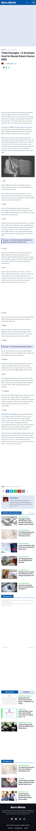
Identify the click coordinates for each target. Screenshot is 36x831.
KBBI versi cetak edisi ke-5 (17, 127)
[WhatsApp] (9, 67)
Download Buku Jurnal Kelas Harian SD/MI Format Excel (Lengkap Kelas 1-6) (25, 713)
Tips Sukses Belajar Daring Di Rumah (20, 346)
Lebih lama (31, 647)
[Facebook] (4, 67)
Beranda (3, 49)
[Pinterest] (19, 491)
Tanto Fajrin (14, 498)
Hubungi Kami (18, 828)
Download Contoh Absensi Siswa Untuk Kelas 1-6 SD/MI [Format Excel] (26, 700)
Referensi (17, 486)
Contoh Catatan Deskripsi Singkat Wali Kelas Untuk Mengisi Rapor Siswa (26, 782)
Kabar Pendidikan (12, 49)
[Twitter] (6, 67)
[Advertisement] (18, 26)
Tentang (10, 828)
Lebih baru (5, 647)
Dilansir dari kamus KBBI (8, 414)
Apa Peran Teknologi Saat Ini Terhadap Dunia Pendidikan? (26, 587)
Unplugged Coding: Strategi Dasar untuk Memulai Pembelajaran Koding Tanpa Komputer (26, 521)
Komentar (26, 692)
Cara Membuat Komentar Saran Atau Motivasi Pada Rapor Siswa (26, 534)
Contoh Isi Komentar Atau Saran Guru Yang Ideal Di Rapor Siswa (26, 547)
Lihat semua (32, 513)
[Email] (23, 491)
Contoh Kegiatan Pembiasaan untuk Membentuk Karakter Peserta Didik (25, 796)
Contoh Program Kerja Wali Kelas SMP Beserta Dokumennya (26, 726)
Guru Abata (16, 825)
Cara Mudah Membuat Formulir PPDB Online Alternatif (25, 560)
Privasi (26, 828)
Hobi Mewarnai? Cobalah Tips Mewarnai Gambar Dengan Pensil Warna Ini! (26, 573)
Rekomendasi (9, 692)
